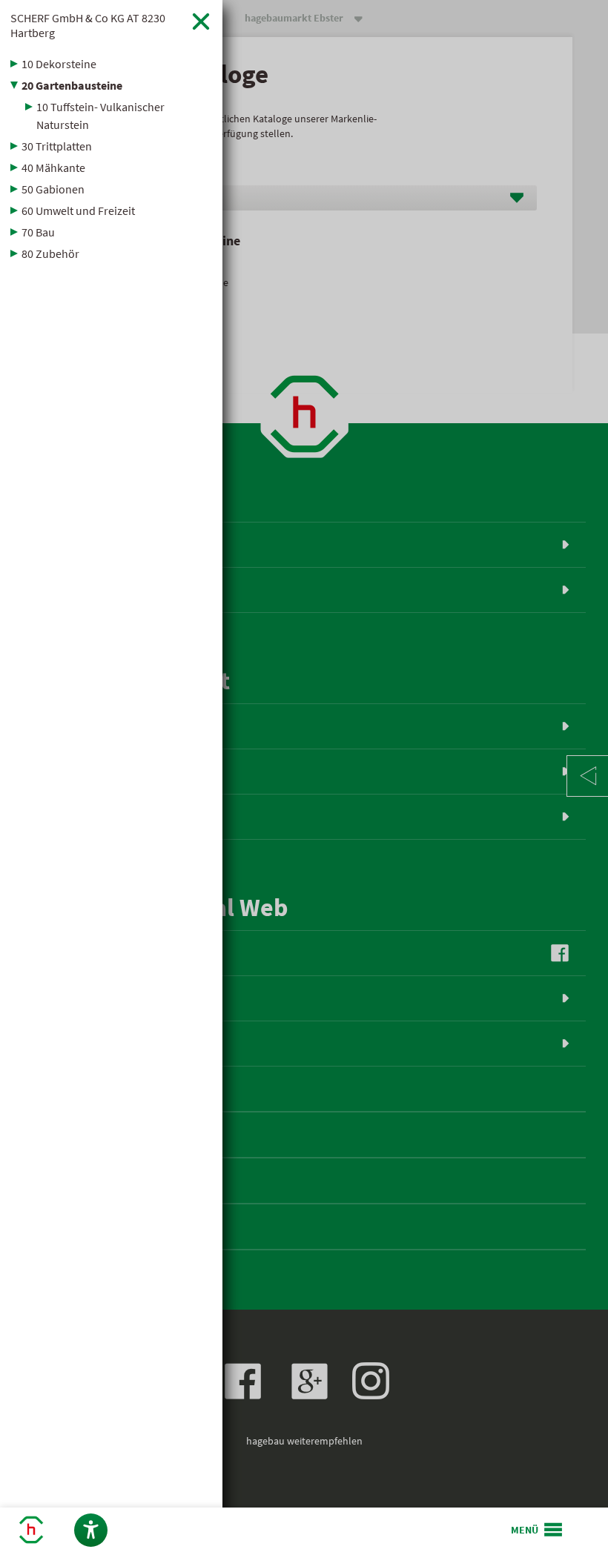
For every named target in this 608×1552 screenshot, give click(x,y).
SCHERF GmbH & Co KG (87, 25)
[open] (537, 1529)
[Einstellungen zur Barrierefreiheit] (91, 1530)
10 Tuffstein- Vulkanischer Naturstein (100, 115)
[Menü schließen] (201, 21)
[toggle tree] (111, 64)
